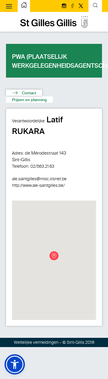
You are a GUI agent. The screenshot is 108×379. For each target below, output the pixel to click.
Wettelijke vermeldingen (36, 342)
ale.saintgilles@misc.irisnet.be (39, 178)
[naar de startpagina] (54, 26)
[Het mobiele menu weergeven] (9, 6)
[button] (14, 364)
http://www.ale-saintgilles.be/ (38, 185)
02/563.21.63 (42, 166)
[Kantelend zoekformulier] (95, 6)
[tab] (24, 93)
